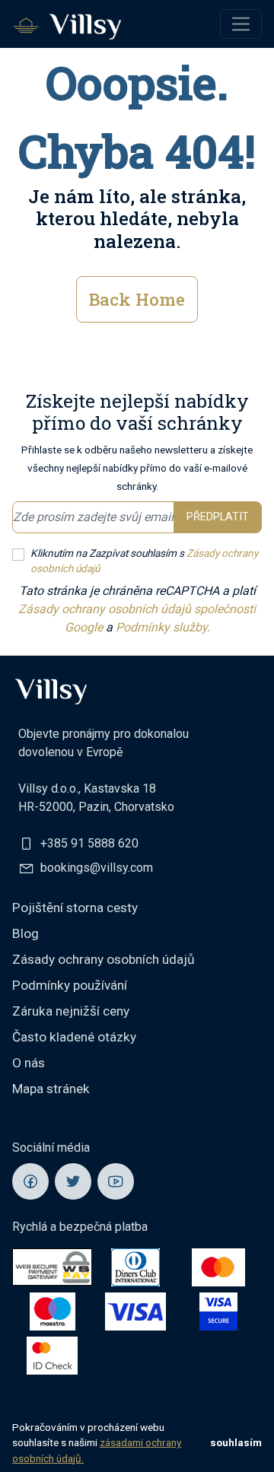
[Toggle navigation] (241, 24)
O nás (28, 1062)
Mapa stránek (51, 1088)
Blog (25, 933)
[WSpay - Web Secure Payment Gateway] (52, 1266)
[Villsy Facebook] (30, 1181)
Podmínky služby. (163, 627)
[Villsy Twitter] (73, 1181)
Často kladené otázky (74, 1036)
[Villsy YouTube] (115, 1181)
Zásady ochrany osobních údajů (103, 959)
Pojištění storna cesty (75, 907)
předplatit (217, 516)
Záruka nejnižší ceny (70, 1011)
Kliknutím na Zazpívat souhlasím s (144, 560)
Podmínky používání (69, 985)
